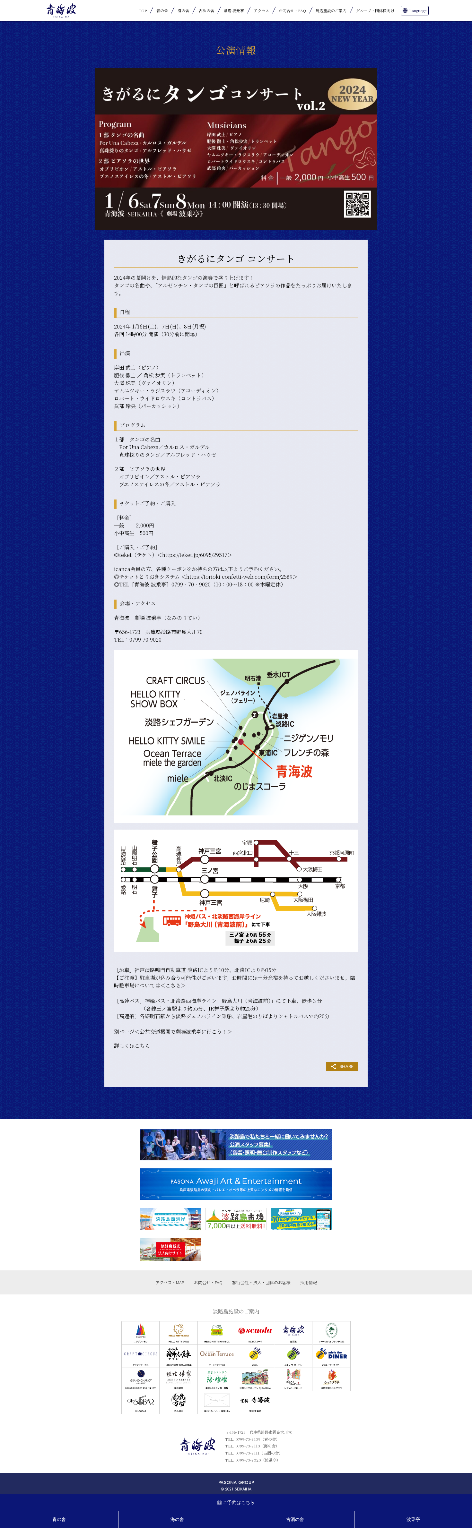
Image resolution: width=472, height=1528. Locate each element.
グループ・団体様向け (375, 10)
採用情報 (308, 1282)
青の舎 (162, 10)
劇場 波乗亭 (234, 10)
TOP (143, 10)
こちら (173, 985)
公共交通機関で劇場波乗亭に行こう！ (183, 1031)
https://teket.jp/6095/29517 (194, 555)
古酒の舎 (206, 10)
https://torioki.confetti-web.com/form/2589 (239, 576)
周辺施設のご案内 (331, 10)
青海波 (61, 10)
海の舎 (183, 10)
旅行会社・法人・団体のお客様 (261, 1282)
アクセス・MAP (169, 1282)
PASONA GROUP (236, 1482)
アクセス (261, 10)
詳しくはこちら (132, 1045)
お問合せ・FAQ (292, 10)
